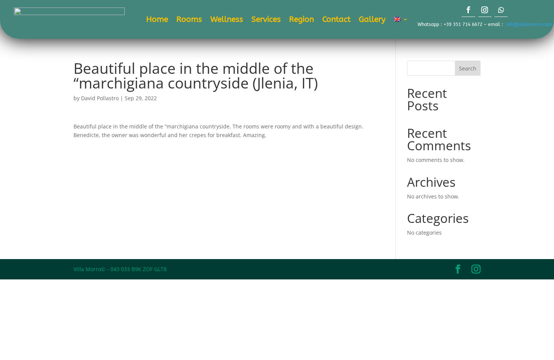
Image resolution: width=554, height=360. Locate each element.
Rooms (189, 20)
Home (157, 20)
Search (467, 68)
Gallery (372, 20)
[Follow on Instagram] (484, 9)
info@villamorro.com (529, 24)
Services (266, 20)
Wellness (226, 20)
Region (301, 20)
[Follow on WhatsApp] (501, 9)
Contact (336, 20)
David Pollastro (100, 98)
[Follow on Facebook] (468, 9)
